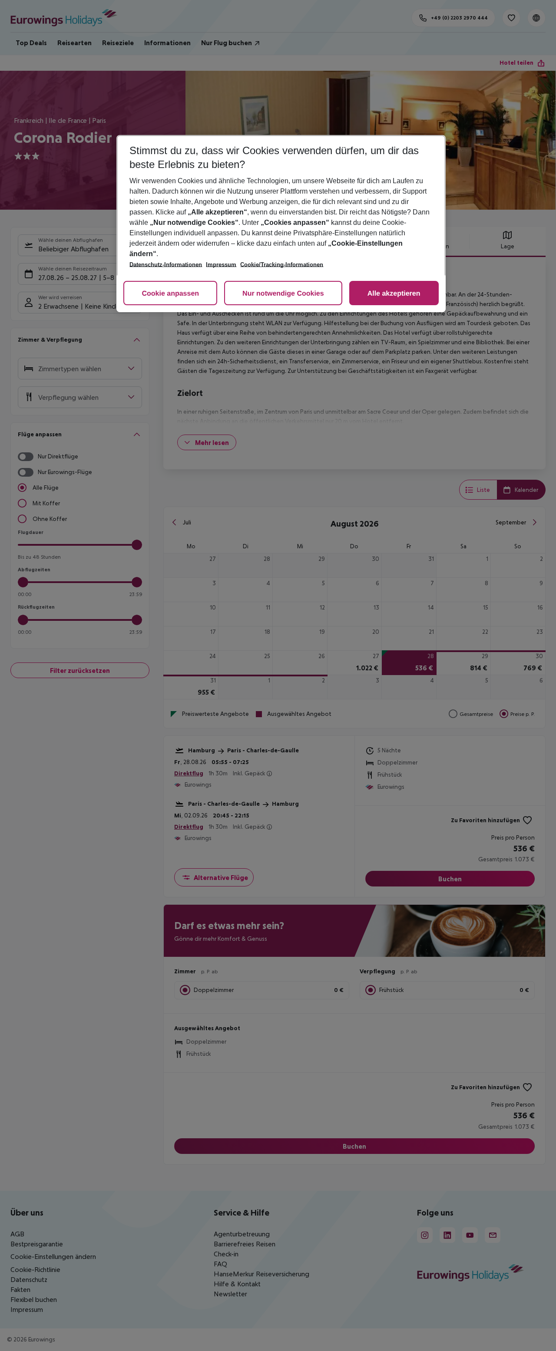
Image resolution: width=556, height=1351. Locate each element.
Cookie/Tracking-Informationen (281, 264)
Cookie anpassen (170, 293)
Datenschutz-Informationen (165, 264)
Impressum (221, 264)
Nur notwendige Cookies (283, 293)
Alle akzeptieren (393, 293)
